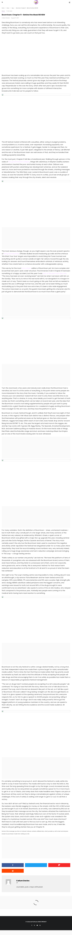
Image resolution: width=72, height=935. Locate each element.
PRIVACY (44, 921)
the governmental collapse (19, 162)
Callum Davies (6, 18)
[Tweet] (36, 865)
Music (3, 11)
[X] (34, 925)
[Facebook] (32, 925)
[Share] (13, 865)
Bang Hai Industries (11, 254)
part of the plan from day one (54, 273)
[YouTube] (37, 925)
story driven (26, 268)
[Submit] (13, 871)
